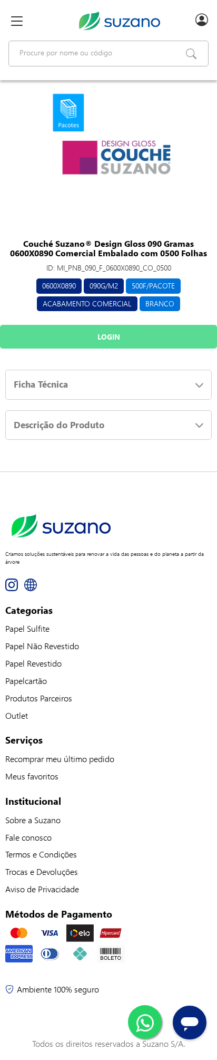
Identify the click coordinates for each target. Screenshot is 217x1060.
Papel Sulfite (27, 628)
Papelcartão (26, 680)
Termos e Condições (41, 854)
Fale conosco (28, 837)
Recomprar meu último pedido (59, 758)
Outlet (16, 715)
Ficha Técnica (41, 384)
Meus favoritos (31, 776)
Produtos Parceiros (38, 698)
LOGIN (108, 337)
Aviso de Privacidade (42, 888)
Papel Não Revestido (42, 645)
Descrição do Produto (59, 425)
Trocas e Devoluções (41, 871)
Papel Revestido (33, 663)
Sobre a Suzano (33, 819)
